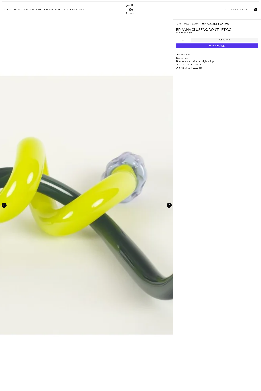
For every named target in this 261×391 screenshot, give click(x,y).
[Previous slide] (4, 205)
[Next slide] (169, 205)
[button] (234, 10)
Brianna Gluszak (191, 24)
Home (178, 24)
